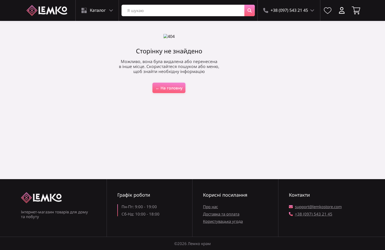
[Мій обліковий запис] (342, 10)
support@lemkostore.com (318, 206)
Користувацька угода (223, 221)
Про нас (210, 206)
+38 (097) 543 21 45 (313, 214)
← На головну (169, 87)
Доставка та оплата (221, 214)
